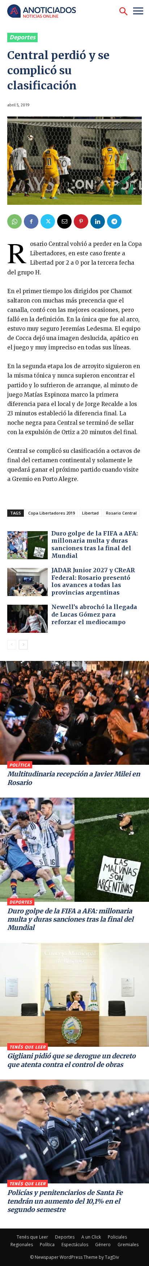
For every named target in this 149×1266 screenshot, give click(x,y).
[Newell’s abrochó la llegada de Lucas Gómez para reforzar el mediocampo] (27, 619)
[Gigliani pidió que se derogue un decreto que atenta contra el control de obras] (74, 995)
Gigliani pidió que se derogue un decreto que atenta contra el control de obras (71, 1060)
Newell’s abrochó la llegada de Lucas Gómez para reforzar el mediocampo (94, 614)
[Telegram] (114, 221)
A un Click (91, 1237)
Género (103, 1244)
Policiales (117, 1237)
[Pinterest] (81, 221)
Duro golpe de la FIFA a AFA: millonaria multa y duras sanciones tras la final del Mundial (94, 544)
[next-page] (23, 644)
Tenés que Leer (27, 1047)
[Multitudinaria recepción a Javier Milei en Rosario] (74, 713)
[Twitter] (48, 221)
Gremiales (128, 1244)
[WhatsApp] (14, 221)
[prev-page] (11, 644)
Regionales (21, 1244)
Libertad (90, 513)
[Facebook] (31, 221)
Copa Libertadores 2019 (51, 513)
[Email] (64, 221)
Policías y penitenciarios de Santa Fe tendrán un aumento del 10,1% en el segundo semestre (65, 1201)
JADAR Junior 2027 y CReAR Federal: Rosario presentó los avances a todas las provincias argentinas (93, 581)
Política (19, 765)
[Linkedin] (97, 221)
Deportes (22, 37)
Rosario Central (121, 513)
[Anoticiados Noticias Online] (45, 11)
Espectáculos (74, 1244)
